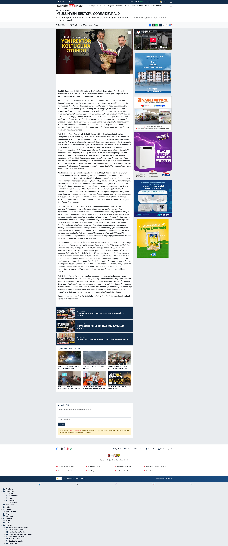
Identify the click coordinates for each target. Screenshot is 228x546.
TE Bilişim (169, 478)
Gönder (61, 424)
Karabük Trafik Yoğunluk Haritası (156, 466)
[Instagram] (64, 448)
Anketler (9, 518)
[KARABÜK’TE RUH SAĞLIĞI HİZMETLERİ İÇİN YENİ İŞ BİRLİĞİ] (69, 378)
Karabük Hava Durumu (94, 466)
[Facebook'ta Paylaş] (150, 25)
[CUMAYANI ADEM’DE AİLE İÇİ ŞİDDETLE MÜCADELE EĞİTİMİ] (119, 358)
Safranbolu (119, 6)
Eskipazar (134, 6)
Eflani (141, 6)
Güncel (99, 6)
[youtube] (153, 484)
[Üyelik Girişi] (170, 2)
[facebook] (39, 484)
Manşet (12, 500)
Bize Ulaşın (63, 2)
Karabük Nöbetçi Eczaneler (67, 466)
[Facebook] (57, 448)
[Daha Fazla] (160, 25)
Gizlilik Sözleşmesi (166, 449)
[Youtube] (67, 448)
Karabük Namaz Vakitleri (124, 466)
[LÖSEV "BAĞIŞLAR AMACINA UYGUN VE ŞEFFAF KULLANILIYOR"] (94, 378)
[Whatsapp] (71, 448)
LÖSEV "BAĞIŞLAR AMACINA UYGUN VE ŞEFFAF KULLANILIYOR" (94, 387)
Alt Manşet (91, 6)
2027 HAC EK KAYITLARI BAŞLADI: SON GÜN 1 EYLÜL (119, 387)
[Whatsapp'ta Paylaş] (156, 25)
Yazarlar (9, 509)
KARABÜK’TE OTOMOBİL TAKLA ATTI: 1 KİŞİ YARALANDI (68, 367)
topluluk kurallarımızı (75, 430)
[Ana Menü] (171, 6)
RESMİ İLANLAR (156, 6)
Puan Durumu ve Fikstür (65, 471)
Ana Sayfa (9, 489)
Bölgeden (111, 6)
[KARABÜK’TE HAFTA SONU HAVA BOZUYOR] (94, 358)
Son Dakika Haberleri (123, 471)
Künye (8, 521)
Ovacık (147, 6)
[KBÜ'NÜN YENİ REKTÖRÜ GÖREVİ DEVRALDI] (94, 51)
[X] (61, 448)
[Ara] (167, 6)
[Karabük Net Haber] (70, 5)
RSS (60, 478)
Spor (104, 6)
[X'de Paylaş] (153, 25)
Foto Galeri (10, 505)
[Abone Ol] (170, 25)
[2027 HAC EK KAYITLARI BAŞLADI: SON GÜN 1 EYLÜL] (119, 378)
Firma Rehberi (11, 512)
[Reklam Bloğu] (153, 74)
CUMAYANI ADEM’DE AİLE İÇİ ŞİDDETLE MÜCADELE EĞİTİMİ (118, 367)
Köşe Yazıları (118, 449)
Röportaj (9, 514)
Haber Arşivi (150, 471)
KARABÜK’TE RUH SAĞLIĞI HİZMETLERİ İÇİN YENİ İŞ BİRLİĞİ (69, 387)
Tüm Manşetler (92, 471)
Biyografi (9, 516)
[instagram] (115, 484)
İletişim (8, 523)
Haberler (59, 10)
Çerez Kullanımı (152, 449)
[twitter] (77, 484)
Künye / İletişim (75, 2)
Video (8, 507)
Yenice (127, 6)
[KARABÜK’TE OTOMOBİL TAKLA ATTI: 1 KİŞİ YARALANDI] (69, 358)
